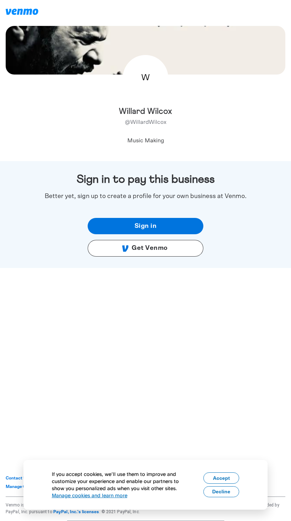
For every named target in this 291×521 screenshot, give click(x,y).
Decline (221, 491)
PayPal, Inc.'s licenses (76, 512)
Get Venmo (150, 248)
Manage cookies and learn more (89, 495)
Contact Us (17, 478)
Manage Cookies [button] (22, 486)
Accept (221, 478)
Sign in (145, 226)
